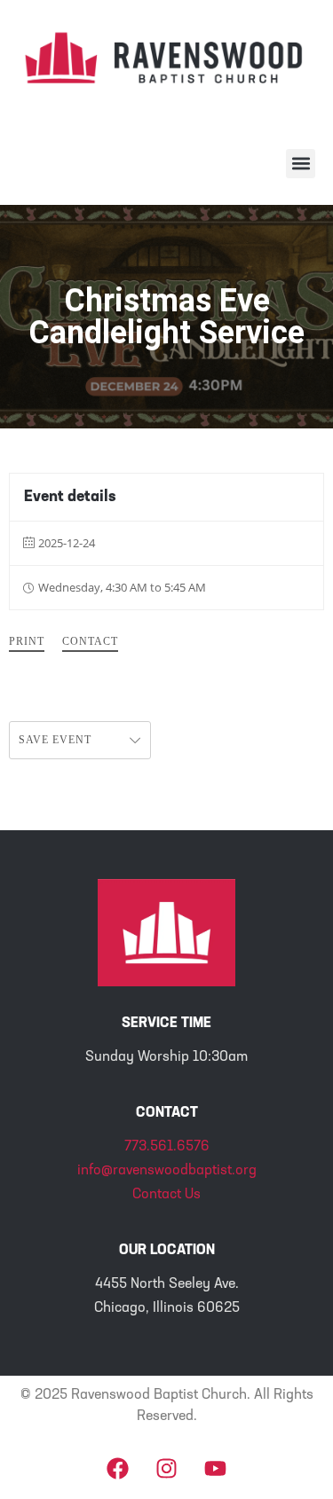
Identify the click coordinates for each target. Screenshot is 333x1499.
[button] (300, 163)
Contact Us (166, 1195)
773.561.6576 (167, 1147)
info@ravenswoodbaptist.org (167, 1171)
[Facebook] (118, 1468)
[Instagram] (167, 1468)
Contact (90, 641)
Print (26, 641)
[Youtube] (216, 1468)
